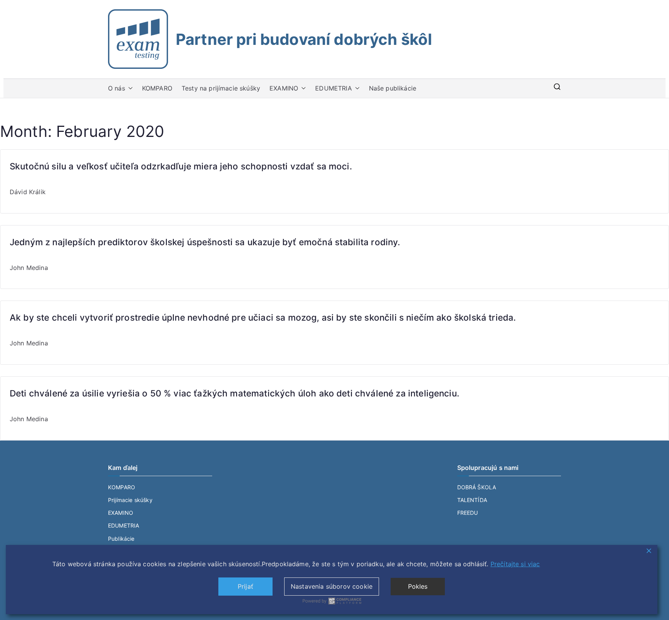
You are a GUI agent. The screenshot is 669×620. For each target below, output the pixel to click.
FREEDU (467, 512)
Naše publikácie (392, 88)
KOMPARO (157, 88)
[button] (129, 88)
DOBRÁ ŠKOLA (476, 487)
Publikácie (121, 538)
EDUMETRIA (333, 88)
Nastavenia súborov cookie (331, 586)
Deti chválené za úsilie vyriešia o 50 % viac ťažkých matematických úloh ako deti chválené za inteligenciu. (234, 393)
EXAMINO (283, 88)
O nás (116, 88)
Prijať (245, 586)
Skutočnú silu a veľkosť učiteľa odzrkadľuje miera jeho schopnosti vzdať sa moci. (181, 166)
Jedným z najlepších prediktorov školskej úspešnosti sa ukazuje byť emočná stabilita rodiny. (205, 242)
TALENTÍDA (472, 500)
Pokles (418, 586)
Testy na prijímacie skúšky (221, 88)
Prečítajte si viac (515, 564)
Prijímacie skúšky (130, 500)
